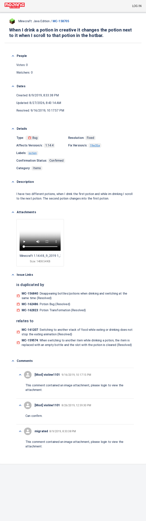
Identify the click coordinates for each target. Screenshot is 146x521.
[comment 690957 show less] (20, 375)
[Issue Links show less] (13, 275)
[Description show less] (13, 182)
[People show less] (13, 56)
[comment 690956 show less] (20, 405)
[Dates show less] (13, 86)
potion (33, 153)
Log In (136, 6)
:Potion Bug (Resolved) (46, 304)
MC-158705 (61, 21)
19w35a (95, 145)
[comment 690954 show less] (20, 431)
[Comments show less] (13, 361)
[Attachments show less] (13, 212)
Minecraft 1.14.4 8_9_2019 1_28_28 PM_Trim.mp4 (54, 256)
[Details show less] (13, 129)
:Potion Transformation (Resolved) (54, 310)
